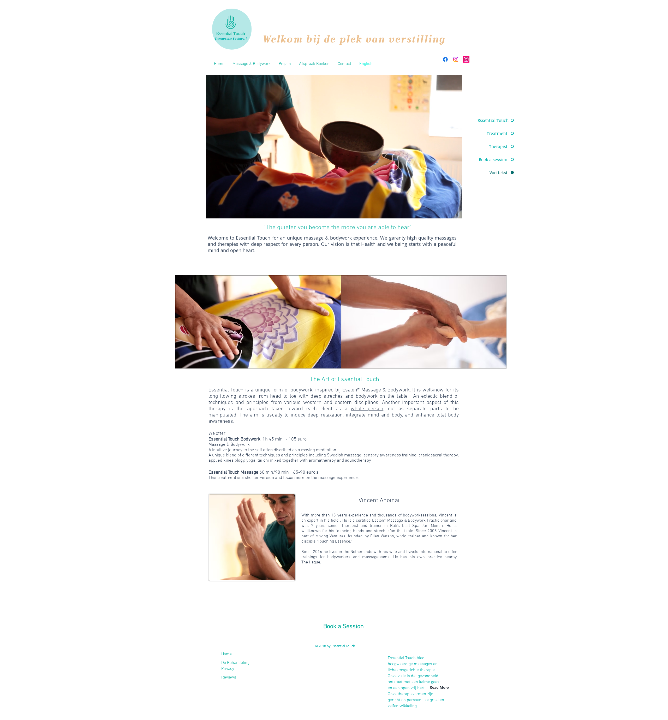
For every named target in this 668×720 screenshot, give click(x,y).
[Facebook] (445, 59)
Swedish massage (344, 455)
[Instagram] (455, 59)
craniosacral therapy (438, 455)
